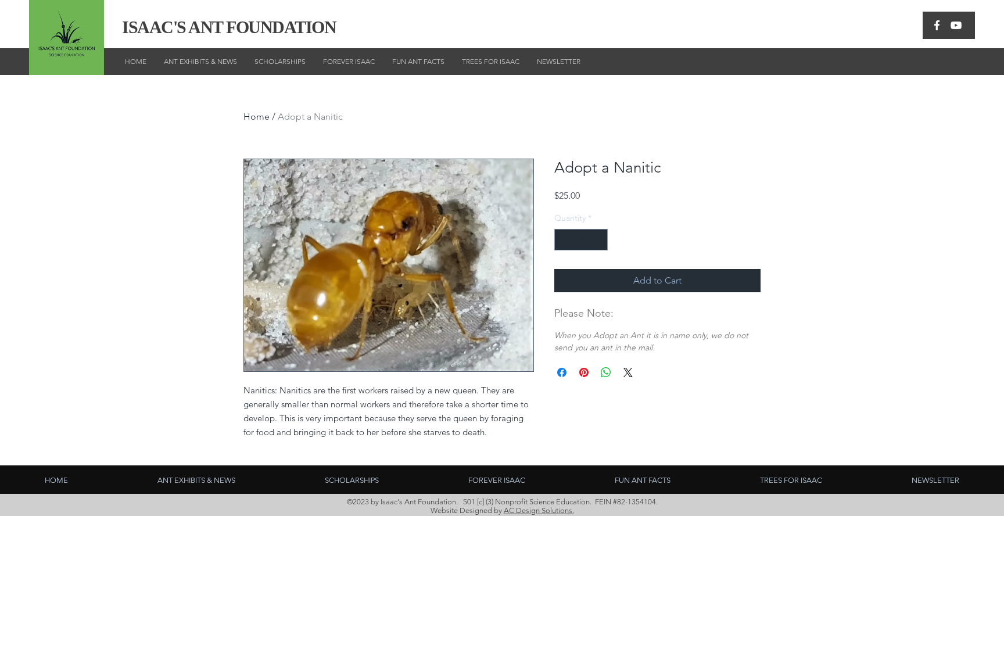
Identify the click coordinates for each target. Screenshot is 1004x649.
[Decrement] (563, 240)
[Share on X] (628, 372)
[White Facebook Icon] (937, 25)
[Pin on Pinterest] (584, 372)
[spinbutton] (581, 240)
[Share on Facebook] (562, 372)
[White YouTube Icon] (956, 25)
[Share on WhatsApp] (606, 372)
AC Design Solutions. (539, 510)
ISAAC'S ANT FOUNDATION (229, 27)
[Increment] (598, 240)
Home (256, 116)
